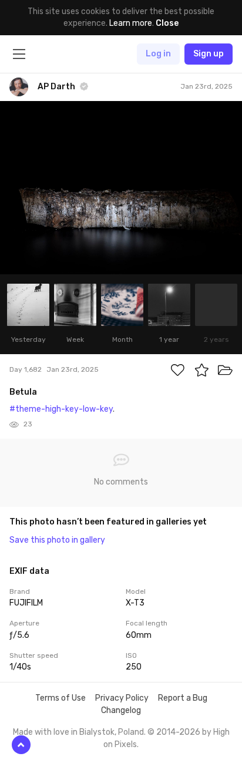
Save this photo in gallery (57, 540)
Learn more (130, 23)
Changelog (121, 710)
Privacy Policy (122, 698)
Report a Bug (182, 698)
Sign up (208, 54)
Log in (158, 54)
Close (167, 23)
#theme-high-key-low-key (61, 409)
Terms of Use (60, 698)
